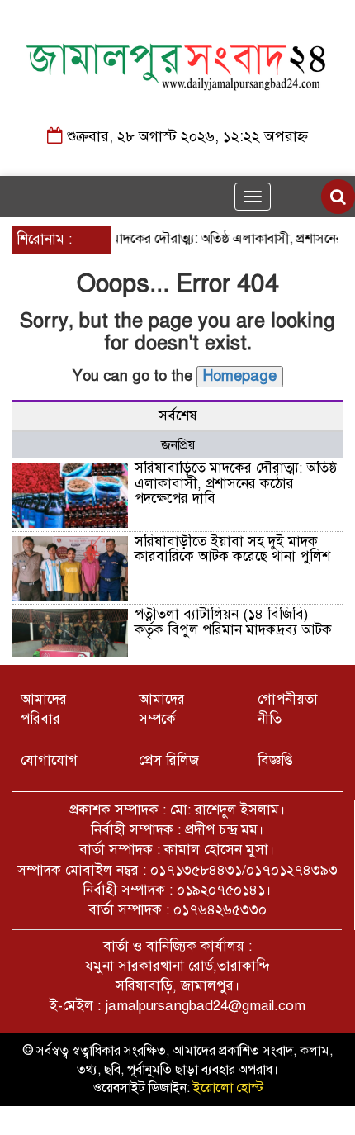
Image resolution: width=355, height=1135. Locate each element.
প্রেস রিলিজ (169, 760)
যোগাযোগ (49, 760)
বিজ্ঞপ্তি (275, 760)
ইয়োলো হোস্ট (228, 1088)
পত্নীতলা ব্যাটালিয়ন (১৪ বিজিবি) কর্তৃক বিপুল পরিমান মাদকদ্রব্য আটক (233, 622)
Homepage (240, 376)
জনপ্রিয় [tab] (178, 445)
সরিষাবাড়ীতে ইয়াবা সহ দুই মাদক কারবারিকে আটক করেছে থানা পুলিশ (232, 549)
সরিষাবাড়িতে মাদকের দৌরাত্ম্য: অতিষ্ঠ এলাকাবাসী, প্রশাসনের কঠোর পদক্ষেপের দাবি (236, 483)
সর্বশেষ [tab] (178, 416)
